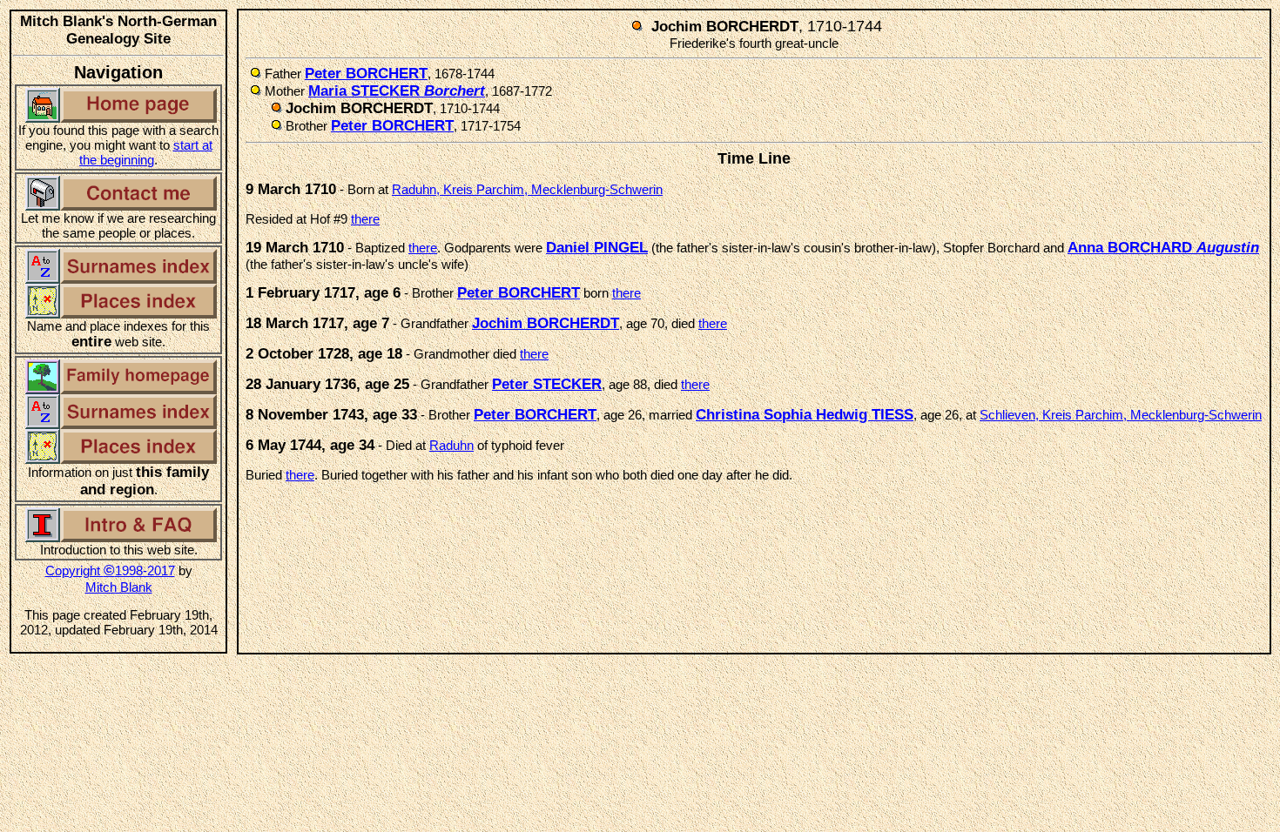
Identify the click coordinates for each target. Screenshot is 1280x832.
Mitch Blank (118, 587)
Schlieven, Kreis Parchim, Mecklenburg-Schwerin (1121, 414)
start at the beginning (145, 152)
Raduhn (451, 445)
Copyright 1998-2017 (110, 570)
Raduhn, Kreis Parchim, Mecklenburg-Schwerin (527, 189)
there (365, 218)
